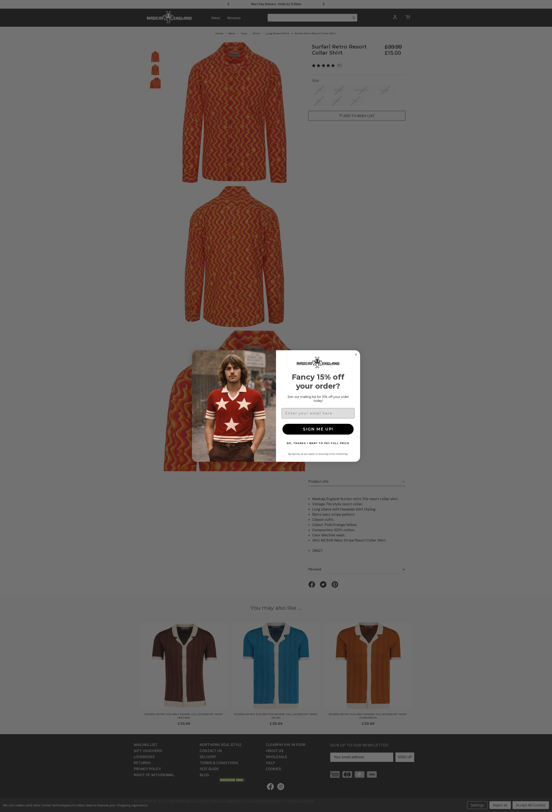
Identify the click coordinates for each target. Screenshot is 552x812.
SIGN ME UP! (318, 429)
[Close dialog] (356, 354)
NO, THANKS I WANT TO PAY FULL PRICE (318, 443)
